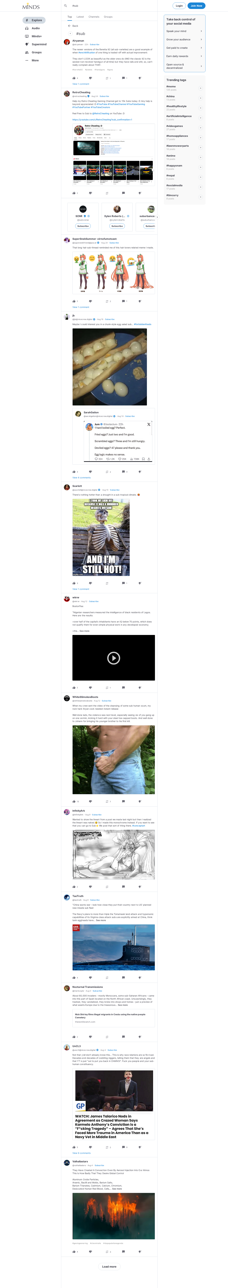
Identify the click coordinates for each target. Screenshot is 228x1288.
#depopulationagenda (113, 1243)
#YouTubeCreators (100, 107)
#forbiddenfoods (142, 324)
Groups (108, 16)
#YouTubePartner (81, 107)
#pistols (88, 69)
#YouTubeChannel (117, 104)
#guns (110, 69)
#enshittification (86, 52)
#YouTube (102, 104)
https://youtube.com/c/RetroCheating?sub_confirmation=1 (102, 119)
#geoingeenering (80, 1243)
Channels (94, 16)
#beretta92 (77, 69)
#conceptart (138, 825)
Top (69, 16)
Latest (80, 16)
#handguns (100, 69)
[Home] (30, 5)
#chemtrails (95, 1243)
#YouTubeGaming (136, 104)
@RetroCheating (100, 113)
